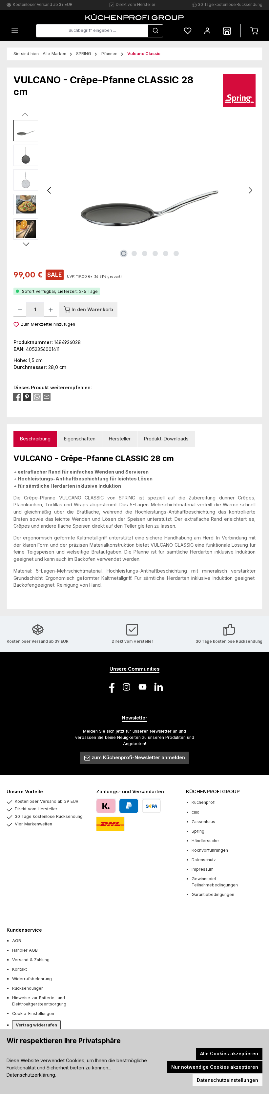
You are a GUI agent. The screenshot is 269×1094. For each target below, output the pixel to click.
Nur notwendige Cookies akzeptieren (214, 1067)
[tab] (35, 439)
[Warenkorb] (254, 30)
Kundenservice (24, 930)
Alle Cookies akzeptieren (229, 1053)
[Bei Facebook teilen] (17, 397)
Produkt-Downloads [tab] (166, 438)
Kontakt (19, 969)
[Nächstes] (250, 190)
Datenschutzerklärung (31, 1075)
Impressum (203, 869)
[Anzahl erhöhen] (50, 309)
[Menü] (15, 30)
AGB (16, 940)
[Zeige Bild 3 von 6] (144, 253)
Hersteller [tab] (120, 438)
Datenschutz (204, 859)
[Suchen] (155, 30)
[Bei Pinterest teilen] (27, 397)
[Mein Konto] (207, 30)
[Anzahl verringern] (19, 309)
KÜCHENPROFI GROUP (212, 791)
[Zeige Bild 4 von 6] (155, 253)
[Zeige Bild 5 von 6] (165, 253)
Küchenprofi (204, 802)
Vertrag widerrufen (36, 1025)
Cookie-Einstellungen (33, 1013)
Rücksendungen (28, 988)
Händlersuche (205, 840)
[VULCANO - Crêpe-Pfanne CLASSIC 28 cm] (149, 190)
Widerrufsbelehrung (32, 978)
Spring (198, 831)
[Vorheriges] (49, 190)
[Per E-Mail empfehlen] (47, 397)
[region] (134, 190)
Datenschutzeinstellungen (227, 1080)
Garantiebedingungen (213, 894)
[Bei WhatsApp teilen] (37, 397)
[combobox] (92, 30)
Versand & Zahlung (31, 959)
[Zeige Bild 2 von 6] (134, 253)
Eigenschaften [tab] (79, 438)
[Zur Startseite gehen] (134, 17)
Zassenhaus (203, 821)
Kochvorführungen (210, 850)
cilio (195, 812)
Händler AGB (25, 950)
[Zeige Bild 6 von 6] (176, 253)
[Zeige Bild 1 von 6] (123, 253)
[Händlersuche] (227, 30)
